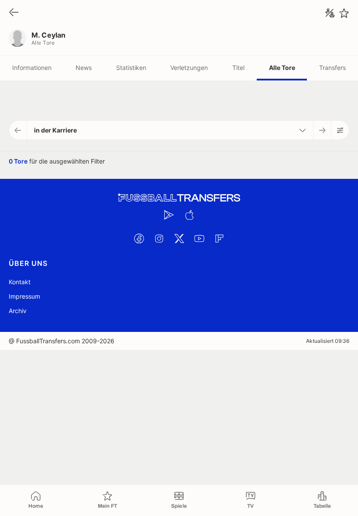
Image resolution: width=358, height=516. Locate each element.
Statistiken (131, 67)
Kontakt (20, 282)
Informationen (32, 67)
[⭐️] (344, 13)
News (84, 67)
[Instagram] (158, 238)
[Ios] (189, 214)
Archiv (18, 310)
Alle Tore (282, 67)
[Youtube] (199, 238)
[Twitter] (179, 238)
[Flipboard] (219, 238)
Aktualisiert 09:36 (327, 341)
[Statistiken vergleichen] (330, 13)
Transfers (332, 67)
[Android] (169, 214)
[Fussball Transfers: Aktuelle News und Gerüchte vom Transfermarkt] (179, 198)
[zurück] (14, 13)
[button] (18, 130)
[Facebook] (138, 238)
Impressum (24, 296)
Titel (238, 67)
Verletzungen (189, 67)
